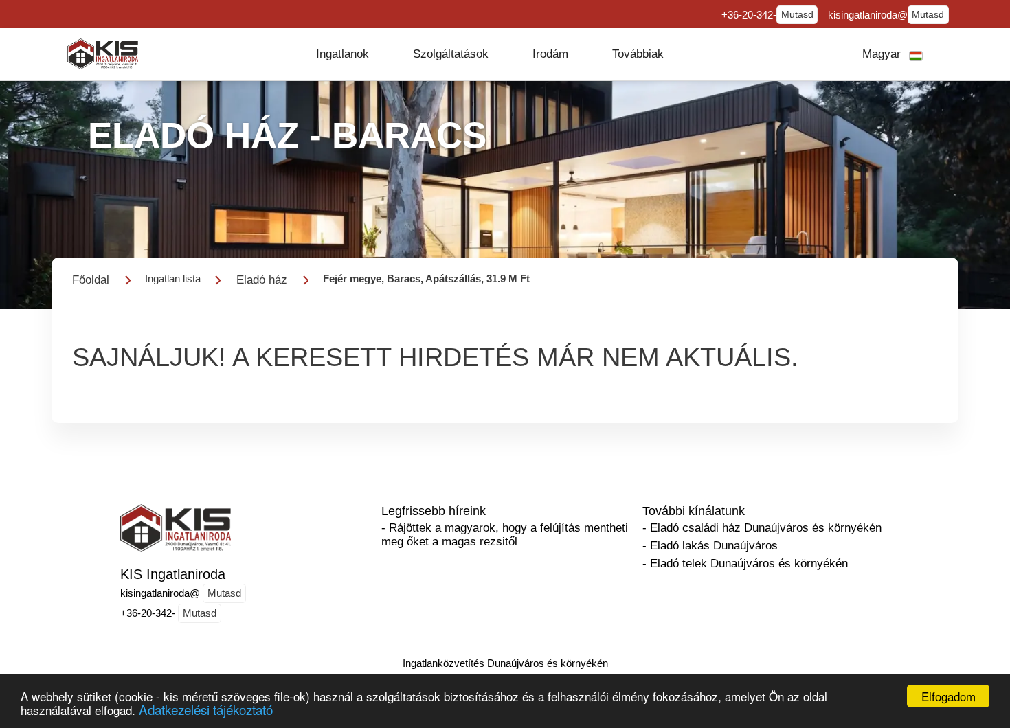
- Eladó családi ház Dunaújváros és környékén (762, 527)
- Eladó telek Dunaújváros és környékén (745, 563)
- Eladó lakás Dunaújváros (710, 545)
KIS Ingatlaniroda (172, 574)
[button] (342, 54)
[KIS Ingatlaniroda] (102, 53)
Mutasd (797, 15)
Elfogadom (948, 696)
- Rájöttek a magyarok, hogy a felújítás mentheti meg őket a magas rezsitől (504, 534)
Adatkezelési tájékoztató (206, 709)
